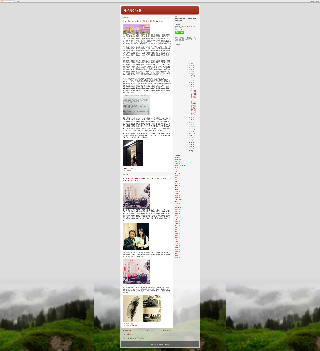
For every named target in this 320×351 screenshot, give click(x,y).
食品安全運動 (178, 199)
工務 (176, 181)
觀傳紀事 (129, 170)
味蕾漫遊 (177, 237)
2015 (190, 74)
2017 (190, 69)
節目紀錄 (177, 157)
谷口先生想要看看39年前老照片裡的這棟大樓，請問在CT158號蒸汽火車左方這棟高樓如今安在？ (193, 108)
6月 (191, 84)
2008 (190, 135)
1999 (190, 151)
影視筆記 (177, 211)
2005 (190, 142)
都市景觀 (177, 185)
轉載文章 (177, 229)
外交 (176, 215)
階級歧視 (177, 245)
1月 (191, 119)
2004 (190, 144)
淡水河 (176, 235)
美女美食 (177, 227)
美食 (176, 253)
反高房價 (177, 251)
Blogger (167, 344)
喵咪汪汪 (177, 193)
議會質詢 (177, 163)
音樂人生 (177, 201)
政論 (176, 169)
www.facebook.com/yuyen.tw (186, 30)
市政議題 (177, 161)
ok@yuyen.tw (184, 26)
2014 (190, 122)
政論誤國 (177, 225)
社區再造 (177, 243)
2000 (190, 148)
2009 (190, 133)
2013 (190, 124)
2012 (190, 126)
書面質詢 (177, 209)
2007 (190, 137)
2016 (190, 71)
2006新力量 (178, 207)
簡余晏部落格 (133, 10)
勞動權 (176, 255)
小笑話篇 (177, 233)
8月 (191, 80)
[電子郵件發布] (131, 168)
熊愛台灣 (177, 221)
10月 (191, 76)
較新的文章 (127, 330)
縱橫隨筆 (177, 175)
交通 (176, 171)
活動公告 (177, 189)
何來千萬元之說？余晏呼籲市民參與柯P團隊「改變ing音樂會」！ (144, 21)
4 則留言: (126, 168)
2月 (191, 117)
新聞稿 (176, 187)
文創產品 (177, 241)
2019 (190, 65)
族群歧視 (177, 191)
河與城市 (177, 249)
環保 (176, 179)
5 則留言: (126, 323)
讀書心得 (177, 183)
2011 (190, 129)
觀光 (176, 219)
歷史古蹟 (129, 325)
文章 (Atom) (130, 334)
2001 (190, 146)
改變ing (177, 177)
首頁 (147, 330)
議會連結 (177, 247)
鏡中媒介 (177, 167)
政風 (176, 231)
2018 (190, 67)
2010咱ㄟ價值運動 (180, 165)
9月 (191, 78)
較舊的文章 (167, 330)
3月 (191, 89)
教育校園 (177, 213)
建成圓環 (177, 223)
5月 (191, 86)
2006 (190, 140)
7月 (191, 82)
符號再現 (177, 203)
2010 (190, 131)
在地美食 (177, 205)
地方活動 (177, 195)
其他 (176, 239)
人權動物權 (178, 159)
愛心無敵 (177, 197)
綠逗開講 (177, 257)
